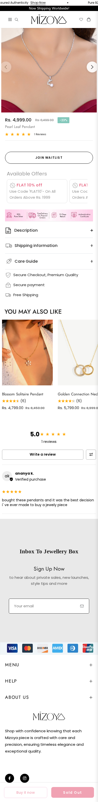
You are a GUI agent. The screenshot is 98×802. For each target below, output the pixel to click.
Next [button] (92, 66)
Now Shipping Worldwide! (49, 8)
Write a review (43, 454)
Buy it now (25, 792)
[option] (49, 64)
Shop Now (32, 2)
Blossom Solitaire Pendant (22, 394)
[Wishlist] (79, 19)
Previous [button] (5, 66)
